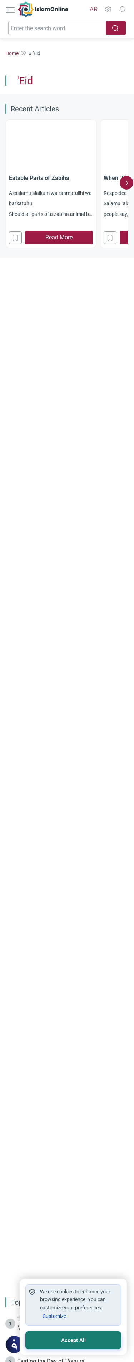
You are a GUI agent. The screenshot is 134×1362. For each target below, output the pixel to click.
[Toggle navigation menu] (11, 9)
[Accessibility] (108, 9)
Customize (54, 1316)
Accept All (73, 1340)
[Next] (126, 183)
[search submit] (116, 28)
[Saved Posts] (122, 9)
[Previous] (7, 183)
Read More (59, 237)
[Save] (15, 237)
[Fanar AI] (14, 1344)
